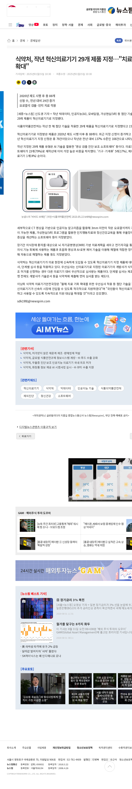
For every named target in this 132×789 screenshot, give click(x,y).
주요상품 (26, 747)
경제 (80, 25)
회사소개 (11, 747)
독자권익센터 (105, 747)
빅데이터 (65, 388)
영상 (31, 25)
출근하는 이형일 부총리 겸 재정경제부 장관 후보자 (80, 680)
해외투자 (121, 25)
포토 (45, 25)
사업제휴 (41, 747)
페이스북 (24, 82)
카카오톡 (18, 82)
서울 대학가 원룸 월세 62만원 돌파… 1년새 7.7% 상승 (105, 697)
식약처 (50, 388)
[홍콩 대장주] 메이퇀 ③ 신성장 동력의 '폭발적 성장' (57, 543)
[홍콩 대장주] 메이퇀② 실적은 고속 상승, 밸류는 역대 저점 (103, 543)
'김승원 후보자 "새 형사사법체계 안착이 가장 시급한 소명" (42, 698)
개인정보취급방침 (61, 747)
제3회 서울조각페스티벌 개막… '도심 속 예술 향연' (80, 697)
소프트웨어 (64, 396)
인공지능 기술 (86, 388)
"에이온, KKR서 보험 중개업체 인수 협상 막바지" (103, 525)
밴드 (34, 82)
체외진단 (29, 396)
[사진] (37, 608)
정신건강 (46, 396)
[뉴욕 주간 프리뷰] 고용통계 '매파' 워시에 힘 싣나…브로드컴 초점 (57, 525)
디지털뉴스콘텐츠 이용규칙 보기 (38, 427)
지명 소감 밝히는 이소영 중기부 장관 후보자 (104, 680)
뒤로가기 (26, 436)
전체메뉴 (10, 25)
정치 (55, 25)
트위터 (29, 82)
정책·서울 (68, 25)
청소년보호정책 (84, 747)
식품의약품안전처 (111, 388)
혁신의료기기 (31, 388)
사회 (89, 25)
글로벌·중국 (104, 25)
